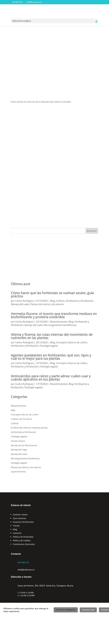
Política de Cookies (22, 540)
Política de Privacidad (23, 536)
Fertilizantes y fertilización (79, 300)
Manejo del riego (19, 449)
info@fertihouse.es (26, 570)
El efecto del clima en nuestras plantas (29, 427)
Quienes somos (20, 514)
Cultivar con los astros (21, 419)
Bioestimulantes (59, 321)
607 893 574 (23, 562)
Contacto (17, 533)
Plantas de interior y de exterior (47, 304)
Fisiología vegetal (49, 345)
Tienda (16, 525)
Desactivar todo (88, 610)
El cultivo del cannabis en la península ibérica (51, 191)
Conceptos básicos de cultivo (71, 342)
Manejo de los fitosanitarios (24, 445)
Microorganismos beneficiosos (60, 325)
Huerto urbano (18, 441)
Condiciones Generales (24, 544)
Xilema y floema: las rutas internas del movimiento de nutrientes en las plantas (52, 336)
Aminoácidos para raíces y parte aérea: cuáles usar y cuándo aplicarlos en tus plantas (51, 378)
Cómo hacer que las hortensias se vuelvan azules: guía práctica (52, 294)
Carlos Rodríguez (27, 198)
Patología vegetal (19, 463)
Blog (52, 300)
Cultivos (60, 300)
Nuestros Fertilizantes (23, 522)
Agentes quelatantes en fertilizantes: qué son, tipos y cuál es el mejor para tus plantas (51, 357)
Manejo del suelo (20, 304)
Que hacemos (19, 518)
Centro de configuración (65, 610)
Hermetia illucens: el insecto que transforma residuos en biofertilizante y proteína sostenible (54, 315)
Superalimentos (18, 471)
